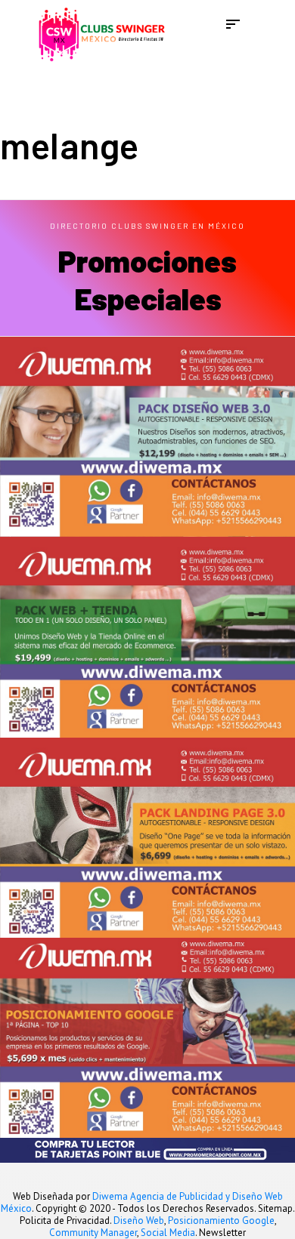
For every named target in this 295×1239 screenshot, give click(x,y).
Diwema (110, 1196)
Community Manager (93, 1232)
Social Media (168, 1232)
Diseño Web (138, 1220)
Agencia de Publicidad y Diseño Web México (142, 1202)
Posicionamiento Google (221, 1220)
